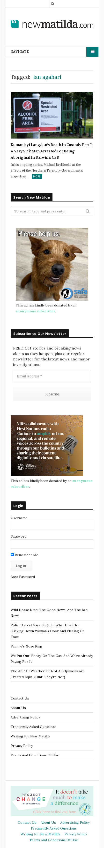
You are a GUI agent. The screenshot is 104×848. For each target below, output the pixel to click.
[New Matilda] (52, 24)
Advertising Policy (25, 717)
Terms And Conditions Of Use (35, 755)
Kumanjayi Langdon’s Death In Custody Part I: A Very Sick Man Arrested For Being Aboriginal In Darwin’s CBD (52, 151)
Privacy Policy (22, 745)
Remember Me (26, 555)
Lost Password (23, 577)
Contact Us (20, 698)
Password (18, 536)
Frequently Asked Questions (33, 727)
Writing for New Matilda (30, 736)
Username (19, 518)
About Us (18, 708)
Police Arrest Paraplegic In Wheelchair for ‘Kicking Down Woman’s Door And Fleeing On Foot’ (47, 631)
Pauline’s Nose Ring (26, 646)
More (37, 176)
